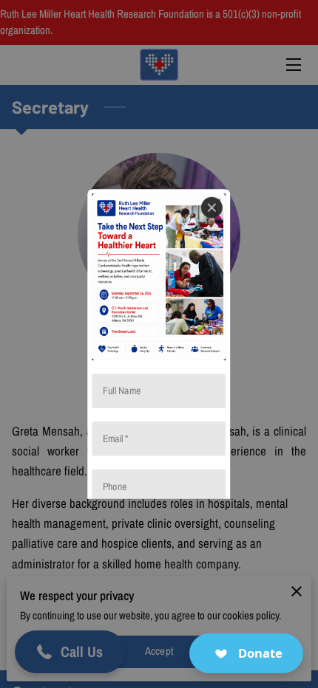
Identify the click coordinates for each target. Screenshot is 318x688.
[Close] (212, 208)
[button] (246, 653)
